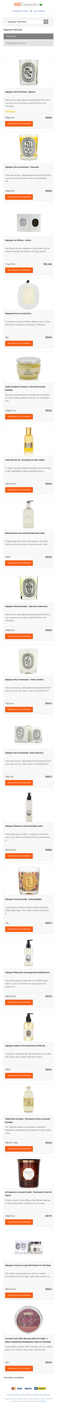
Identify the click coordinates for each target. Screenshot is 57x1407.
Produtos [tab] (11, 36)
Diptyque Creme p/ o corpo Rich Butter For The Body (28, 1265)
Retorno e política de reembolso (38, 1395)
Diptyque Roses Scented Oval (18, 313)
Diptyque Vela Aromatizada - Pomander (22, 167)
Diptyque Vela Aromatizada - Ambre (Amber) (24, 680)
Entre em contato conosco (16, 1395)
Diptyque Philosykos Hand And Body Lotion (24, 826)
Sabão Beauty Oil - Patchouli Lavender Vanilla (24, 460)
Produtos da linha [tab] (15, 43)
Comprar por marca (20, 11)
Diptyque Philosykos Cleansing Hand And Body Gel (27, 972)
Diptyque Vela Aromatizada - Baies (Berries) (24, 753)
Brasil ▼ (43, 1401)
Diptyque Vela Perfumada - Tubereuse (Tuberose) (26, 606)
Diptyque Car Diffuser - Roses (18, 240)
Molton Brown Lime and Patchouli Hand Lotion (25, 533)
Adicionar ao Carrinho (19, 124)
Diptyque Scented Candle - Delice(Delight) (23, 899)
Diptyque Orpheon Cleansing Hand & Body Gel (25, 1046)
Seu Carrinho (39, 11)
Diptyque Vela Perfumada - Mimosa (20, 92)
